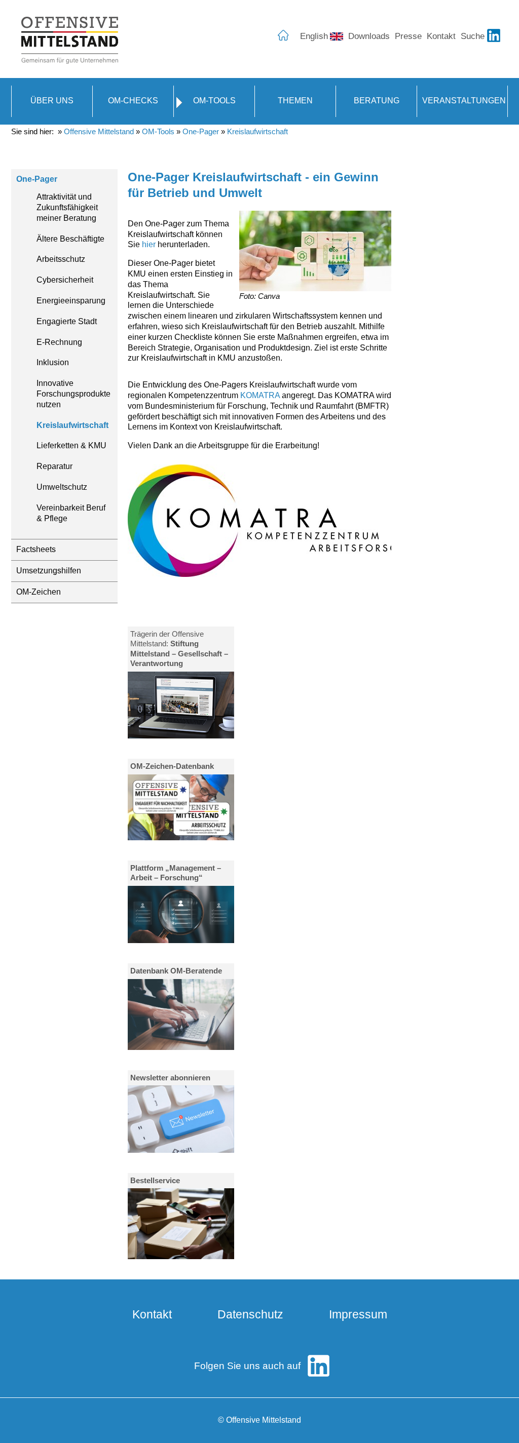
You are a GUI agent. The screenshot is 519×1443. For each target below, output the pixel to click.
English (314, 36)
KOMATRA (260, 395)
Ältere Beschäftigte (70, 239)
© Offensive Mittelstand (259, 1420)
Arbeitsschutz (60, 259)
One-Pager (200, 131)
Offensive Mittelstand (99, 131)
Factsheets (36, 549)
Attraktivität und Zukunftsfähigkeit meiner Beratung (67, 207)
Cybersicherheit (64, 280)
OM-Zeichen (38, 592)
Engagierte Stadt (66, 321)
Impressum (358, 1314)
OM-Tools (158, 131)
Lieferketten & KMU (71, 445)
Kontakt (441, 36)
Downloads (369, 36)
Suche (473, 36)
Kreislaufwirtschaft (257, 131)
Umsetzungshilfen (48, 570)
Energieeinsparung (70, 300)
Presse (408, 36)
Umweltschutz (61, 487)
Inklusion (52, 362)
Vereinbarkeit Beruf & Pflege (70, 513)
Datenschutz (250, 1314)
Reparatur (54, 466)
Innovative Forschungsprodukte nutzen (73, 394)
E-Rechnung (59, 342)
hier (149, 244)
